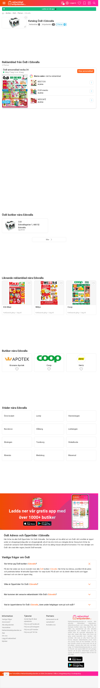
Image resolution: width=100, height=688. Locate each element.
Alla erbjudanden (8, 625)
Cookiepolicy (76, 673)
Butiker (8, 13)
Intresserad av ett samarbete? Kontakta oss (52, 622)
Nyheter (4, 641)
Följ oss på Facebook (31, 624)
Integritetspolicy (64, 673)
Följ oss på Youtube (31, 629)
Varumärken (6, 627)
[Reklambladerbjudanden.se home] (17, 3)
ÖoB (14, 13)
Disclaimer (48, 673)
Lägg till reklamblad (9, 638)
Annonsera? (6, 622)
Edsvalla (32, 564)
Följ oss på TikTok (30, 632)
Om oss (4, 636)
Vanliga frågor (7, 619)
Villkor (56, 673)
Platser (20, 13)
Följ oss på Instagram (31, 627)
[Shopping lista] (89, 3)
